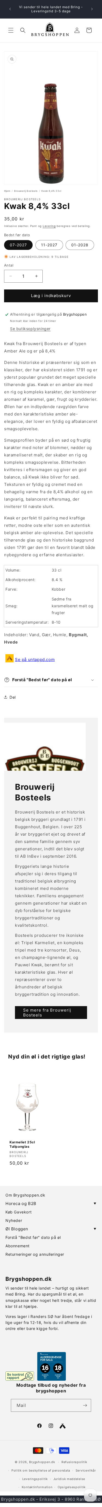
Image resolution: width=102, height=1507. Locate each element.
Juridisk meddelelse (69, 1479)
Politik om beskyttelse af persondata (40, 1470)
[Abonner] (85, 1405)
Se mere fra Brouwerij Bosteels (47, 1012)
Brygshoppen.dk (42, 1462)
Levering (49, 226)
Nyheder (13, 1220)
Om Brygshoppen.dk (25, 1195)
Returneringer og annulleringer (34, 1254)
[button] (11, 30)
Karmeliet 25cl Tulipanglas (22, 1144)
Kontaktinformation (37, 1487)
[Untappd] (63, 1426)
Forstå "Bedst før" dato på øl (33, 1237)
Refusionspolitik (74, 1462)
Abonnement (17, 1245)
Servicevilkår (86, 1470)
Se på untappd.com (35, 659)
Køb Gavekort (18, 1212)
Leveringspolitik (35, 1479)
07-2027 (18, 245)
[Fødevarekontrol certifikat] (19, 1376)
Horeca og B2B (51, 1203)
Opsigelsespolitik (72, 1487)
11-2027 (49, 245)
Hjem (7, 191)
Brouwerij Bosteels (26, 191)
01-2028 (79, 245)
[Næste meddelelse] (92, 9)
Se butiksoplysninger (30, 328)
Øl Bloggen (51, 1228)
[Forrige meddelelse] (10, 9)
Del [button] (13, 697)
